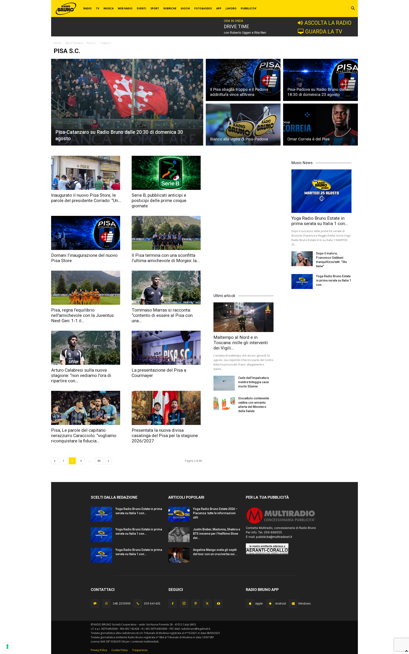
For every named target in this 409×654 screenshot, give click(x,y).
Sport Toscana (74, 43)
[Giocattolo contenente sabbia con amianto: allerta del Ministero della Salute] (224, 403)
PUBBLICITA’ (249, 8)
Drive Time (236, 26)
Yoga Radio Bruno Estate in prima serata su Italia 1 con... (319, 221)
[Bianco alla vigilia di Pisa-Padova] (243, 125)
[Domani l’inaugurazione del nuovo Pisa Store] (86, 233)
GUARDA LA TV (323, 31)
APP (218, 8)
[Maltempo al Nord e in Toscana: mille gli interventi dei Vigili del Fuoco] (243, 317)
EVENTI (141, 8)
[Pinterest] (195, 603)
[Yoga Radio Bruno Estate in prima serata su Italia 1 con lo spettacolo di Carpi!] (321, 191)
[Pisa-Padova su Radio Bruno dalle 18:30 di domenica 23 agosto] (320, 79)
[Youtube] (218, 603)
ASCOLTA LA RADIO (327, 23)
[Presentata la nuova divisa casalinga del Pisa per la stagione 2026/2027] (167, 408)
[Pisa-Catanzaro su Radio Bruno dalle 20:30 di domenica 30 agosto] (127, 102)
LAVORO (231, 8)
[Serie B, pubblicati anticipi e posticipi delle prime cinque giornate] (167, 173)
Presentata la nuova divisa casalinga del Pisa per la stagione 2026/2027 (165, 435)
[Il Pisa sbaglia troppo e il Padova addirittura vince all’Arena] (243, 79)
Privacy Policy (99, 650)
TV (97, 8)
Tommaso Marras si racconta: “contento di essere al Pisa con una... (162, 315)
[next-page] (108, 460)
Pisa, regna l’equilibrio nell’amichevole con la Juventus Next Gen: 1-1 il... (82, 315)
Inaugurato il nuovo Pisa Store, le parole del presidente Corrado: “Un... (86, 198)
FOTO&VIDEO (203, 8)
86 (99, 461)
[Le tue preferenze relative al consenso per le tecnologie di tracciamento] (7, 646)
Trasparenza (139, 650)
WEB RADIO (125, 8)
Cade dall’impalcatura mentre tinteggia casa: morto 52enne (253, 382)
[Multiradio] (281, 523)
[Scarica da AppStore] (250, 603)
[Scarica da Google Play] (270, 603)
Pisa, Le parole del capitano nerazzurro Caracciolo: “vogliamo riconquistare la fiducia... (83, 435)
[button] (353, 9)
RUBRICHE (169, 8)
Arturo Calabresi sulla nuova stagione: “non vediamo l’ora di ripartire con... (81, 375)
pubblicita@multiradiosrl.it (274, 537)
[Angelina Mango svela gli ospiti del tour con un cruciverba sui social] (179, 555)
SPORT (154, 8)
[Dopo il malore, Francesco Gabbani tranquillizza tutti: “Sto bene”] (302, 258)
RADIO (87, 8)
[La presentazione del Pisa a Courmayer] (167, 348)
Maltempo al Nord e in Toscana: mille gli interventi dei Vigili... (240, 343)
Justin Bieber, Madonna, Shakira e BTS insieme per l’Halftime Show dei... (216, 534)
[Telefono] (138, 603)
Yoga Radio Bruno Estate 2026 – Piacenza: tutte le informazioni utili (215, 513)
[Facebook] (172, 603)
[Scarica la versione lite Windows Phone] (293, 603)
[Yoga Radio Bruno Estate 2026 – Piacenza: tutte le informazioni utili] (179, 514)
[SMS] (95, 603)
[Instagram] (184, 603)
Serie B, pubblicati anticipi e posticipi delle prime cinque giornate (159, 200)
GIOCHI (185, 8)
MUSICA (109, 8)
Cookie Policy (119, 650)
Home (57, 43)
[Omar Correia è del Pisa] (320, 125)
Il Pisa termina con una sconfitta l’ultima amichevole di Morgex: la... (166, 258)
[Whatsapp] (106, 603)
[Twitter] (207, 603)
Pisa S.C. (91, 43)
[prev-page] (54, 460)
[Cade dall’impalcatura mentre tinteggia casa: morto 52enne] (224, 383)
